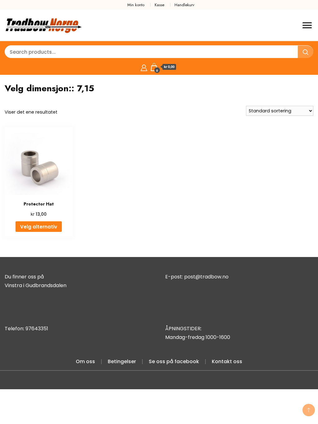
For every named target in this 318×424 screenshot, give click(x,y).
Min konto (135, 5)
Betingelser (122, 361)
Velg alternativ (38, 226)
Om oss (85, 361)
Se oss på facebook (174, 361)
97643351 (36, 328)
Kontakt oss (227, 361)
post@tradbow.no (206, 276)
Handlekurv (184, 5)
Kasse (159, 5)
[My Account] (144, 67)
